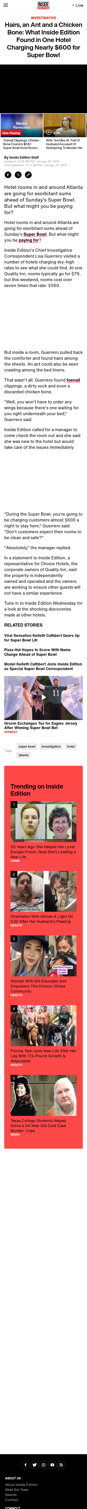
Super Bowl (34, 234)
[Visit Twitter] (34, 1465)
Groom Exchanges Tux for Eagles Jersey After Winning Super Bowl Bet (40, 725)
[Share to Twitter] (18, 175)
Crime (15, 860)
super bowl (27, 746)
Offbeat (10, 732)
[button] (43, 697)
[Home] (43, 5)
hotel (71, 746)
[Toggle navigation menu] (5, 5)
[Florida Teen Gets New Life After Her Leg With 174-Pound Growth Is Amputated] (43, 1035)
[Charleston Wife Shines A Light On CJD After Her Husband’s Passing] (43, 899)
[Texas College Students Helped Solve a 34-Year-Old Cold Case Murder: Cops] (43, 1105)
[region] (43, 698)
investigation (51, 746)
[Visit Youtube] (52, 1465)
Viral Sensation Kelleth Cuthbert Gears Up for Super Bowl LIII (42, 637)
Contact (11, 1499)
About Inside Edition (21, 1484)
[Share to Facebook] (8, 175)
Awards (11, 1494)
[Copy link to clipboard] (28, 175)
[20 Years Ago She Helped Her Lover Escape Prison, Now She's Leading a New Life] (43, 831)
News (15, 1134)
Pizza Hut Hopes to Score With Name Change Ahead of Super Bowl (37, 652)
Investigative (43, 17)
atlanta (24, 755)
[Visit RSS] (61, 1465)
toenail (73, 380)
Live (80, 5)
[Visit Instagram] (43, 1465)
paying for (29, 240)
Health (16, 925)
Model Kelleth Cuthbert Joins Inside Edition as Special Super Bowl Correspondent (43, 666)
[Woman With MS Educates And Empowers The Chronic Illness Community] (43, 966)
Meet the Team (17, 1489)
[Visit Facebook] (26, 1465)
